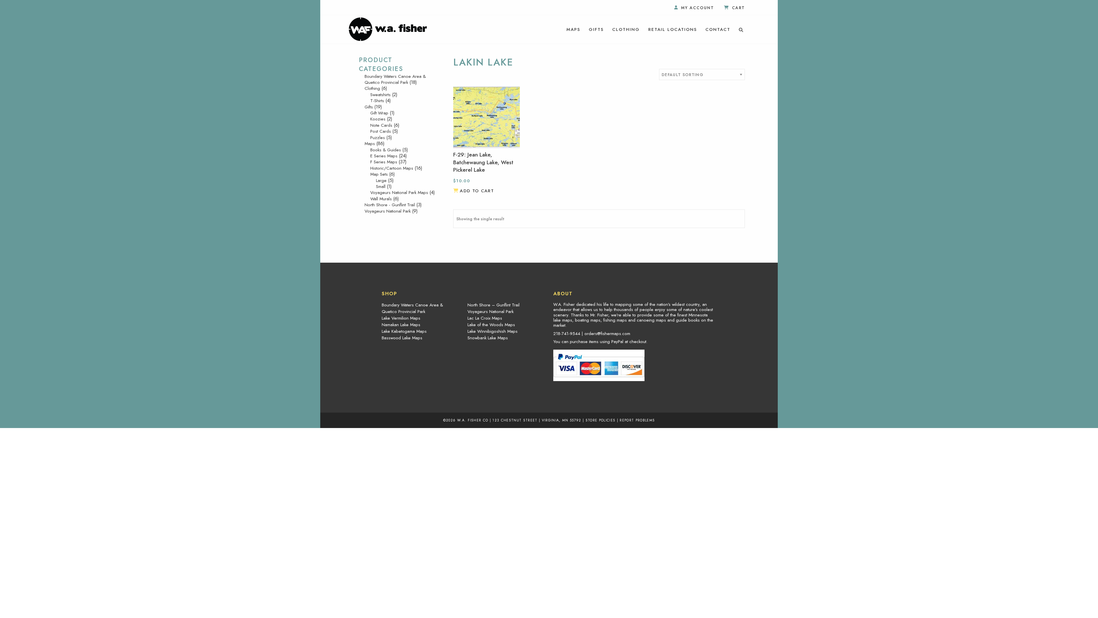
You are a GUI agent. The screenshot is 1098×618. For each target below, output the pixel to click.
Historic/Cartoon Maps (391, 168)
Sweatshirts (380, 95)
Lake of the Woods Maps (491, 325)
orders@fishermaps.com (607, 333)
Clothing (626, 29)
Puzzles (377, 137)
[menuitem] (573, 29)
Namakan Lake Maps (401, 325)
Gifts (596, 29)
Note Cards (381, 125)
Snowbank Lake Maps (488, 338)
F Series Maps (383, 162)
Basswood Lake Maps (402, 338)
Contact (717, 29)
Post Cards (380, 131)
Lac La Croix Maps (485, 318)
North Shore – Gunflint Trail (494, 305)
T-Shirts (377, 101)
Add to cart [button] (477, 191)
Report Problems (637, 420)
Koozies (377, 119)
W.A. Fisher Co (472, 420)
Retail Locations (672, 29)
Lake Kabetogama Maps (404, 331)
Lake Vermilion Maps (401, 318)
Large (381, 180)
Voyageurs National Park (388, 211)
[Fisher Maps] (388, 28)
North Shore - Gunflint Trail (390, 205)
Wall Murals (381, 199)
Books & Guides (385, 150)
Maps (573, 29)
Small (380, 186)
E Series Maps (383, 156)
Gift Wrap (379, 113)
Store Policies (601, 420)
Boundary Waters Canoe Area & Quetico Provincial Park (395, 79)
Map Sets (379, 174)
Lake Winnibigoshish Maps (493, 331)
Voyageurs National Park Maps (399, 192)
